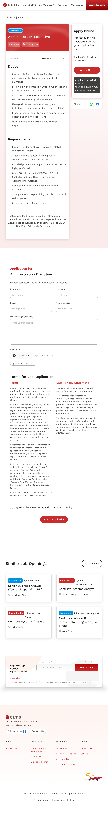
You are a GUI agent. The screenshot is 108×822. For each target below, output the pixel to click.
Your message (21, 316)
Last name (61, 289)
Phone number (63, 303)
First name (15, 289)
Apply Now (87, 70)
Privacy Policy (64, 507)
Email (12, 303)
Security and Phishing (63, 800)
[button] (46, 5)
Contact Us (77, 5)
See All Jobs (92, 563)
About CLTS (29, 5)
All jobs (22, 17)
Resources (63, 5)
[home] (12, 5)
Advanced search (91, 662)
